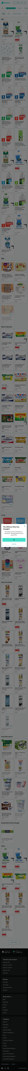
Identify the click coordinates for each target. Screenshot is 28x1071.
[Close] (25, 526)
